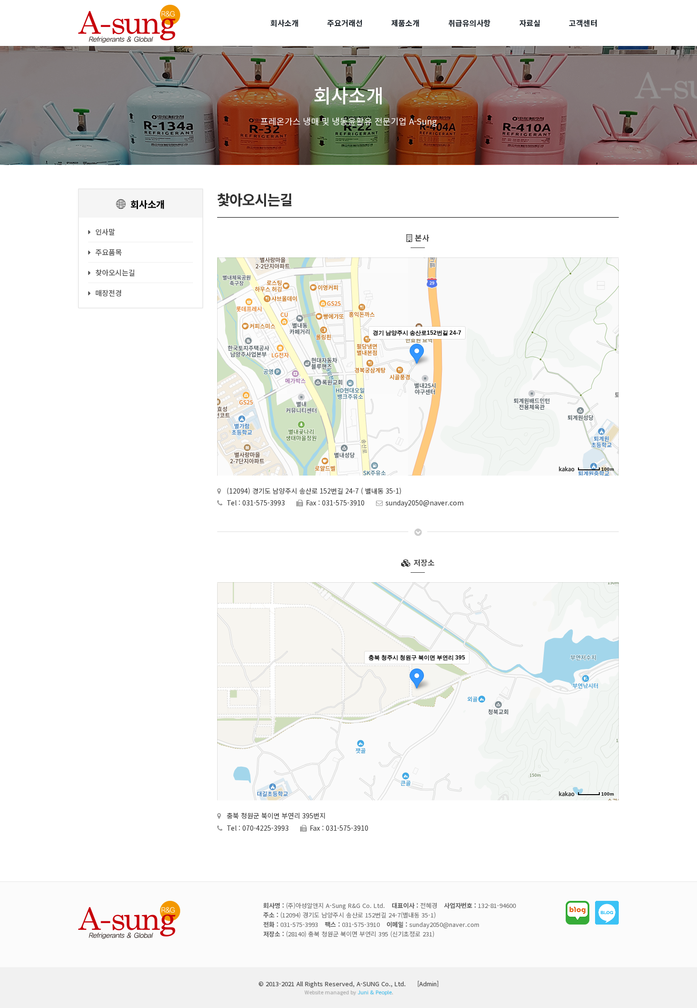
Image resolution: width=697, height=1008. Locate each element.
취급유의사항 (469, 22)
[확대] (607, 349)
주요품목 (108, 252)
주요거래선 (345, 22)
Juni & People (375, 992)
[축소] (607, 365)
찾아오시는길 (115, 272)
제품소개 (405, 22)
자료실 (530, 22)
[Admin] (428, 983)
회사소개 (284, 22)
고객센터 (583, 22)
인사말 (105, 232)
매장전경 (108, 293)
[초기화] (607, 383)
